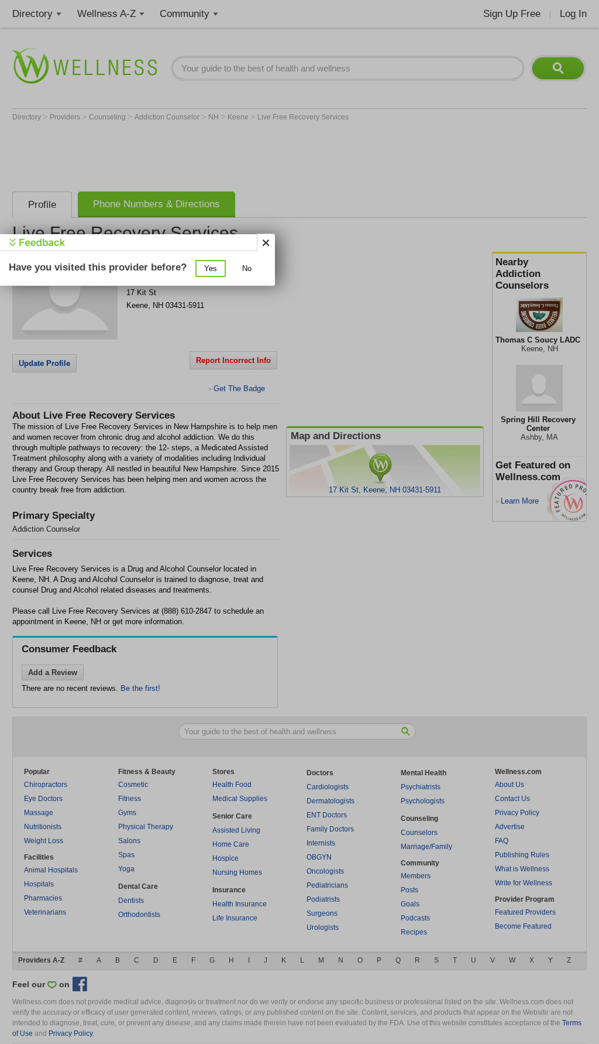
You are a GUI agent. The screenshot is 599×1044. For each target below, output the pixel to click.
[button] (210, 268)
